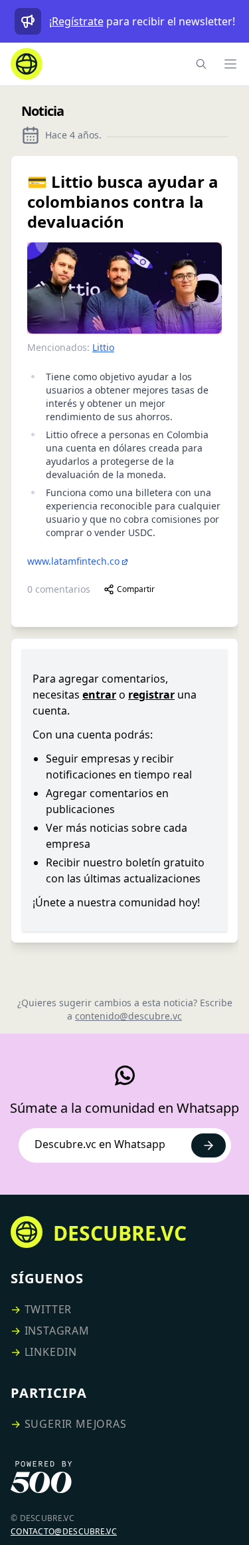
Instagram (57, 1330)
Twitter (48, 1309)
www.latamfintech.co (73, 561)
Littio (103, 347)
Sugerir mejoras (76, 1423)
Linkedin (51, 1352)
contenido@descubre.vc (128, 1016)
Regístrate (78, 21)
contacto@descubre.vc (64, 1531)
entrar (99, 694)
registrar (151, 694)
